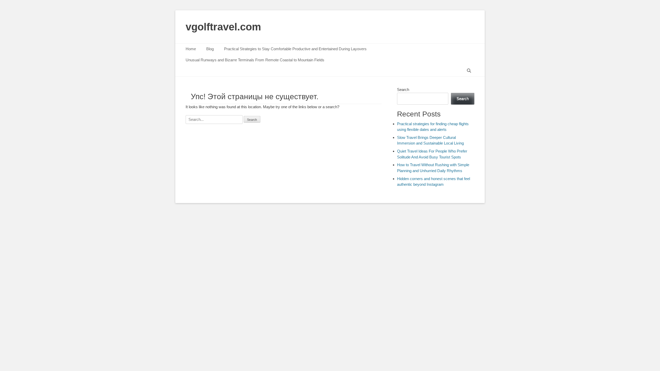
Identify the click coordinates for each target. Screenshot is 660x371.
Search (403, 89)
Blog (210, 49)
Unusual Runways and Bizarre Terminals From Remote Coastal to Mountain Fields (255, 60)
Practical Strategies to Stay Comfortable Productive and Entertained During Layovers (295, 49)
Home (191, 49)
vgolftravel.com (223, 26)
